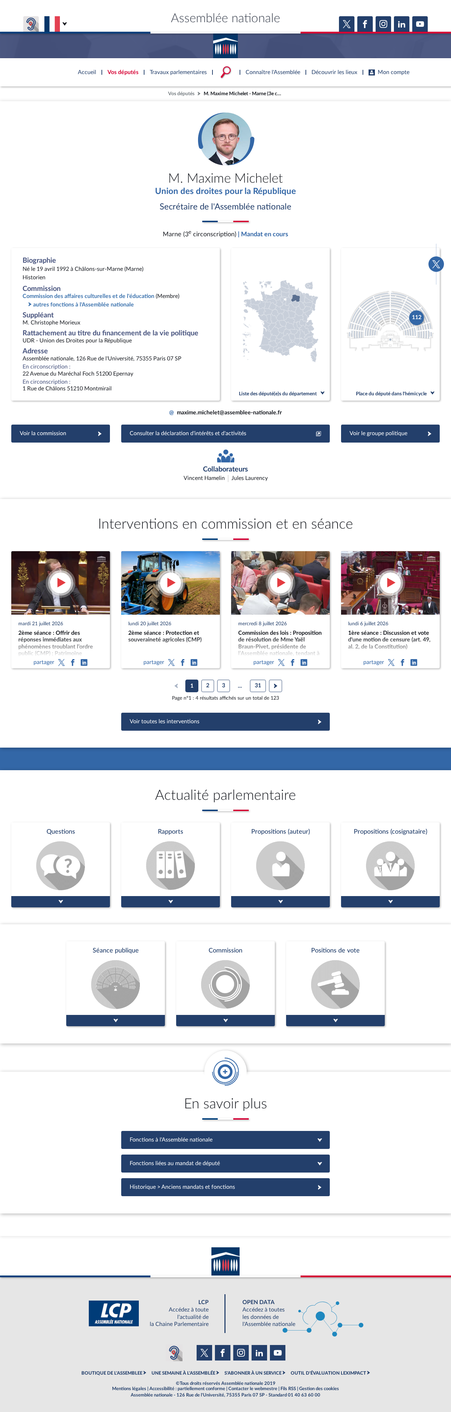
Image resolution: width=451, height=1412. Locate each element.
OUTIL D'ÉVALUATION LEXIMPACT (328, 1373)
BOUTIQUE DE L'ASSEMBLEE (111, 1373)
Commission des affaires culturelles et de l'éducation (88, 296)
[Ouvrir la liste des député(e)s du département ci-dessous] (280, 324)
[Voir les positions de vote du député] (335, 983)
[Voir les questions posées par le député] (60, 864)
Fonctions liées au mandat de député (225, 1163)
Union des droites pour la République (225, 191)
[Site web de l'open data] (296, 1313)
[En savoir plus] (280, 864)
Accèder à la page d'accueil (225, 43)
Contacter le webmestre (252, 1389)
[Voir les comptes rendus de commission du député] (225, 983)
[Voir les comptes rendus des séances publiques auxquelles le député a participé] (115, 983)
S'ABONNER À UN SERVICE (253, 1373)
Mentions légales (129, 1389)
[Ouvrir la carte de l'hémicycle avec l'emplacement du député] (390, 324)
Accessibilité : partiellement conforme (187, 1389)
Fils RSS (288, 1389)
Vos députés (181, 93)
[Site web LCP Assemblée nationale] (154, 1313)
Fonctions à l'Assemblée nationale (225, 1140)
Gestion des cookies (319, 1389)
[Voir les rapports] (170, 864)
